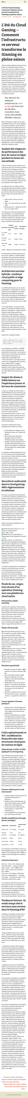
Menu (3, 2)
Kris (25, 16)
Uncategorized (17, 16)
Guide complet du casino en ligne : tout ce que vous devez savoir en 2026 (14, 1086)
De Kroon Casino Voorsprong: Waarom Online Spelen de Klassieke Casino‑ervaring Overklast (14, 1079)
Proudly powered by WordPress (14, 1094)
